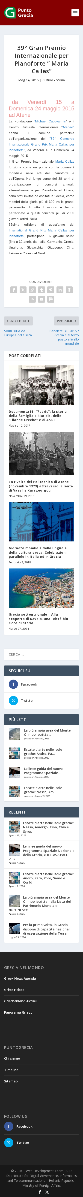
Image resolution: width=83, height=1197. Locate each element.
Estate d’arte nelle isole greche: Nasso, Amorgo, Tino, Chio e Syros (48, 827)
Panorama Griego (18, 1012)
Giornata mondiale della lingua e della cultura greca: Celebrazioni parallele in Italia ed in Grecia (38, 552)
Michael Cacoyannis (50, 121)
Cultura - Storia (53, 80)
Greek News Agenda (20, 978)
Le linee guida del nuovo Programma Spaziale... (43, 770)
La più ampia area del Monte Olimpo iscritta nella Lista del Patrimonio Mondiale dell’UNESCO (40, 903)
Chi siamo (12, 1058)
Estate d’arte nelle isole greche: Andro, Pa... (43, 751)
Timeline (11, 1070)
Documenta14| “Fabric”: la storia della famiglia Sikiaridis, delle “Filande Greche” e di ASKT (38, 415)
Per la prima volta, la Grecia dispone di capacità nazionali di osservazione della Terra (47, 929)
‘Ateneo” (68, 127)
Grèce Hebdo (14, 989)
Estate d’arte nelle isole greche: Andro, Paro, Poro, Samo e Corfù (48, 878)
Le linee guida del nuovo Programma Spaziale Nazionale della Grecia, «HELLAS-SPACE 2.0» (41, 852)
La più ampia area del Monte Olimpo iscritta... (47, 732)
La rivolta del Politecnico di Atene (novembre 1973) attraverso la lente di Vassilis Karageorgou (41, 486)
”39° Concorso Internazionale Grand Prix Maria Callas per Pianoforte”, (41, 144)
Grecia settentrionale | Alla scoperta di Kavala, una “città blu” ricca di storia (39, 618)
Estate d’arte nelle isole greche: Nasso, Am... (43, 790)
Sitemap (11, 1081)
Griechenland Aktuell (21, 1001)
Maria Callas (64, 161)
